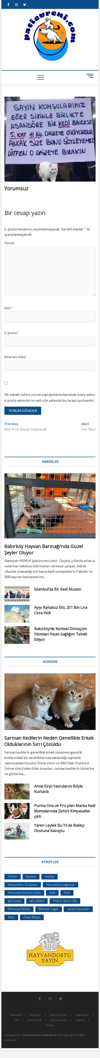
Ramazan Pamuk (19, 909)
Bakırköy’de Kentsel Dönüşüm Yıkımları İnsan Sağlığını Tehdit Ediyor (60, 634)
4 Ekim (12, 876)
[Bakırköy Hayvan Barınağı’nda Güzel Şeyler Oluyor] (50, 505)
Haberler (35, 1014)
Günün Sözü (34, 1020)
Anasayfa (16, 1014)
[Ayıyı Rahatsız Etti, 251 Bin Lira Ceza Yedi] (17, 614)
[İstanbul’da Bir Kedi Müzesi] (17, 594)
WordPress (50, 1035)
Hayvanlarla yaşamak (60, 885)
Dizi (16, 1020)
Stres (11, 917)
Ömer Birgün (31, 917)
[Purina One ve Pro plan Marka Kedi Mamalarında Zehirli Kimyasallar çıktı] (17, 811)
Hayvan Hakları (58, 1014)
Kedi (52, 892)
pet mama (14, 901)
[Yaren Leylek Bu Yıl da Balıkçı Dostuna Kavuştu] (17, 831)
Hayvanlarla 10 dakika (22, 885)
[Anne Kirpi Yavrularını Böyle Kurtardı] (17, 791)
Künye (50, 1025)
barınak (31, 876)
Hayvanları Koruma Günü (24, 892)
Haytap (49, 876)
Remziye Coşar (48, 909)
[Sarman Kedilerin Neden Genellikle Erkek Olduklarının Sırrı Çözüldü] (50, 701)
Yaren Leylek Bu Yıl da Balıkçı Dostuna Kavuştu (59, 828)
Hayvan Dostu (58, 1020)
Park (67, 892)
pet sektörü (37, 901)
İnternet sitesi (15, 357)
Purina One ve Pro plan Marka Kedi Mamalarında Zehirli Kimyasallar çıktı (64, 811)
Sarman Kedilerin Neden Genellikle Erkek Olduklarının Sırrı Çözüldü (49, 741)
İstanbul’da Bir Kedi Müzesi (57, 589)
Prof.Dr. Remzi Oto (65, 901)
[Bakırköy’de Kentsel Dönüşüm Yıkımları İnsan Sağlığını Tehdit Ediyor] (17, 635)
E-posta (11, 333)
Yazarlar (80, 1020)
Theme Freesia (31, 1035)
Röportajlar (82, 1014)
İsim (8, 308)
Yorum (9, 243)
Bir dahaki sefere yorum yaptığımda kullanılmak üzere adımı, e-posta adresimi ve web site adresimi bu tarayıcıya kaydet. (49, 397)
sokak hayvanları (78, 909)
